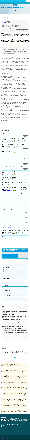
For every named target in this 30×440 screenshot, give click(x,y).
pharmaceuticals (7, 389)
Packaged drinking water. (16, 365)
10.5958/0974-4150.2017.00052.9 (7, 147)
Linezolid (19, 377)
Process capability (12, 376)
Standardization (14, 387)
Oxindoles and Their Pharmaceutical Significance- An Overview (11, 219)
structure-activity (20, 394)
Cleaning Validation (8, 400)
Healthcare (25, 370)
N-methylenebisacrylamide (17, 388)
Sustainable (5, 399)
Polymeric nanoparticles (12, 406)
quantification (6, 370)
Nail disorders (10, 410)
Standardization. (11, 388)
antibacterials (21, 376)
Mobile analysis (17, 370)
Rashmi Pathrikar (17, 20)
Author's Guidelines (6, 267)
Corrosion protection (23, 393)
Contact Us (3, 431)
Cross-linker (21, 389)
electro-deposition (3, 393)
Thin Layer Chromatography (16, 381)
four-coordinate (7, 383)
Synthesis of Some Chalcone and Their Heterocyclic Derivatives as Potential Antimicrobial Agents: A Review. (13, 161)
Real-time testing (21, 370)
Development (8, 399)
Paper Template (6, 269)
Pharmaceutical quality (19, 375)
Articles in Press (4, 429)
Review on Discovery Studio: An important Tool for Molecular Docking (12, 150)
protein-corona (20, 404)
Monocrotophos (3, 382)
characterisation (10, 405)
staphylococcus (3, 377)
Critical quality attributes (23, 405)
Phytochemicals (15, 411)
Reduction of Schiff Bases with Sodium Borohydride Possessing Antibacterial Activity (15, 182)
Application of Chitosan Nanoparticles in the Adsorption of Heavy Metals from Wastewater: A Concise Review (13, 225)
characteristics (2, 387)
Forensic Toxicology (11, 381)
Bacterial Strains (3, 412)
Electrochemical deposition (17, 393)
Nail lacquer (14, 410)
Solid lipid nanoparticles (6, 406)
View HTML (25, 30)
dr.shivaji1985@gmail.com (7, 21)
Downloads (3, 430)
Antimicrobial (7, 412)
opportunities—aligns (21, 371)
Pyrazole (22, 383)
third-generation (21, 365)
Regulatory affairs (24, 375)
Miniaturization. (12, 371)
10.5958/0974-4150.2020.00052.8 (7, 141)
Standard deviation (3, 411)
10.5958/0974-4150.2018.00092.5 (7, 233)
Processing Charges (6, 276)
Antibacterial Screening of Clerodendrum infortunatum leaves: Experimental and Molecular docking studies (14, 193)
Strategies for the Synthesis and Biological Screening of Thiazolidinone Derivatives (14, 214)
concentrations (3, 410)
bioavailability (6, 377)
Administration (11, 404)
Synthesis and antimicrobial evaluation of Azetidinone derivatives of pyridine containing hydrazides (15, 172)
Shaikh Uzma (21, 20)
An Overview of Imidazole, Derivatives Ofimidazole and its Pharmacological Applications (13, 155)
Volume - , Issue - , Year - (9, 28)
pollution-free (10, 387)
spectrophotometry (7, 364)
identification (6, 394)
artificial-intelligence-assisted (4, 405)
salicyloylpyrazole (13, 382)
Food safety (9, 371)
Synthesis (15, 383)
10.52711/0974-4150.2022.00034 (7, 22)
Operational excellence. (17, 376)
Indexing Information (6, 278)
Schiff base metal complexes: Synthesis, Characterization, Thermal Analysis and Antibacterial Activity (14, 139)
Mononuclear (18, 383)
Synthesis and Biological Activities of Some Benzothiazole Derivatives (12, 166)
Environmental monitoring (4, 371)
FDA (27, 375)
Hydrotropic (23, 366)
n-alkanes (26, 410)
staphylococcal (25, 376)
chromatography (7, 366)
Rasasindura (7, 388)
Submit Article (5, 265)
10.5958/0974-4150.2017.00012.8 (7, 190)
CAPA (8, 376)
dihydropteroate (15, 394)
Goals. (11, 399)
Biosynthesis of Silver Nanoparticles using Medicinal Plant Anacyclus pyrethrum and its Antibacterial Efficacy (15, 231)
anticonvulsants (24, 394)
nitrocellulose (6, 410)
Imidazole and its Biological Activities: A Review (9, 177)
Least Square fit (22, 410)
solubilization (15, 366)
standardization (22, 387)
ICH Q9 (2, 376)
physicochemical (19, 411)
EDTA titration (11, 365)
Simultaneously (24, 399)
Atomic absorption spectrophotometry (5, 365)
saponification (22, 388)
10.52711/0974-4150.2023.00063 (7, 227)
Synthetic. (13, 412)
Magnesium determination (18, 364)
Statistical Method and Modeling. (9, 411)
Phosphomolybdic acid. (8, 382)
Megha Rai (24, 20)
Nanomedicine (14, 405)
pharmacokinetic (11, 377)
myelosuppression (15, 377)
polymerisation (2, 389)
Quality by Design (5, 376)
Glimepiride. (27, 366)
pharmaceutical (3, 370)
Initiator (28, 389)
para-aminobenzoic (11, 394)
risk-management (20, 399)
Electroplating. (2, 394)
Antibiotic (28, 411)
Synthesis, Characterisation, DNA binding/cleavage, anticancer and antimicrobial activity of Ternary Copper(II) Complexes (15, 145)
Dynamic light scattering (18, 406)
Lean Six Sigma (9, 375)
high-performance (3, 366)
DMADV (15, 375)
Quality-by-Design (16, 404)
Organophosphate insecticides (4, 381)
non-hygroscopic (17, 382)
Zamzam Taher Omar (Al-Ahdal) (8, 20)
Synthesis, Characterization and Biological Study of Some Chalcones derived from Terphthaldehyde (14, 133)
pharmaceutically (24, 411)
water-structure (19, 366)
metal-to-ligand (25, 382)
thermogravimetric (11, 389)
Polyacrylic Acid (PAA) (16, 389)
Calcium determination (12, 364)
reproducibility (6, 387)
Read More (25, 136)
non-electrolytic (21, 382)
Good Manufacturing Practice (13, 400)
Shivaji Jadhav (13, 20)
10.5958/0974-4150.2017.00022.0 (7, 174)
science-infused (3, 400)
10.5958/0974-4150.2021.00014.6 (7, 152)
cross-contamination (15, 399)
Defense (10, 412)
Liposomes (2, 406)
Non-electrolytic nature (25, 383)
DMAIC (12, 375)
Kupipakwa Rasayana (3, 388)
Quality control (18, 405)
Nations (2, 399)
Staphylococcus (11, 383)
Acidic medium (24, 389)
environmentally (25, 365)
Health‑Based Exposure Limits (20, 400)
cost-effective (2, 364)
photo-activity (12, 393)
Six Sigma (6, 375)
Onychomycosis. (18, 410)
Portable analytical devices (12, 370)
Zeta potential (23, 406)
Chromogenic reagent (22, 381)
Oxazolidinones (22, 377)
